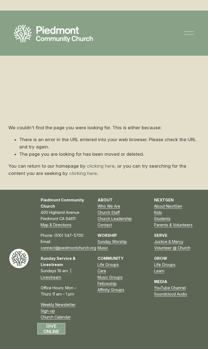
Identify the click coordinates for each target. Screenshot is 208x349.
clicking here (101, 166)
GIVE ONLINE (51, 328)
